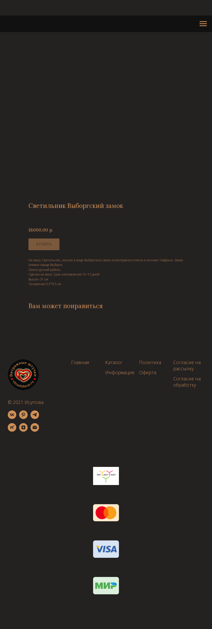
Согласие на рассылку (187, 365)
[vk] (12, 417)
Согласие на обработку (187, 381)
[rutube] (12, 430)
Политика (150, 362)
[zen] (23, 430)
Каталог (114, 362)
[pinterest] (23, 417)
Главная (80, 362)
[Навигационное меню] (203, 23)
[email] (35, 430)
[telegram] (35, 417)
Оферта (147, 372)
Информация (119, 372)
